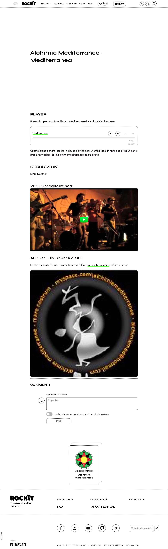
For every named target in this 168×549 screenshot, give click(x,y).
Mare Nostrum (98, 265)
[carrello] (141, 3)
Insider (103, 3)
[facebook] (60, 528)
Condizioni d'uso (79, 545)
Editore (12, 542)
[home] (29, 3)
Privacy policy (96, 545)
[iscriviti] (156, 528)
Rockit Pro (119, 3)
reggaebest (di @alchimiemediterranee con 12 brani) (68, 154)
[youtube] (88, 528)
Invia (58, 420)
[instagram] (74, 528)
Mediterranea (40, 133)
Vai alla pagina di (84, 474)
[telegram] (116, 528)
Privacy (1, 537)
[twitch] (102, 528)
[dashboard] (154, 3)
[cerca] (147, 3)
